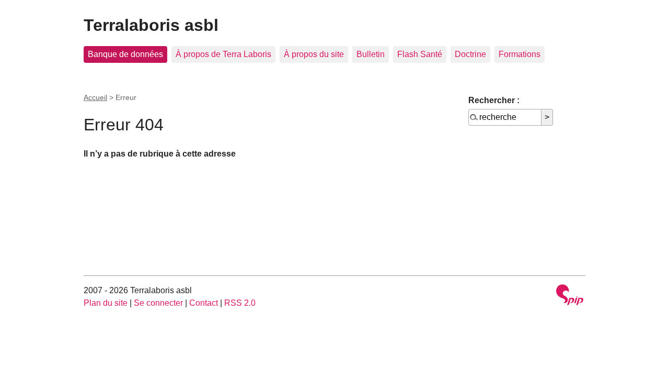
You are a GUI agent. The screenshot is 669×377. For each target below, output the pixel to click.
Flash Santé (419, 54)
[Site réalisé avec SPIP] (569, 296)
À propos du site (314, 54)
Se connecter (158, 302)
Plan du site (106, 302)
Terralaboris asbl (151, 25)
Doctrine (470, 54)
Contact (203, 302)
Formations (519, 54)
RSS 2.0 (240, 302)
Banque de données (125, 54)
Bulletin (370, 54)
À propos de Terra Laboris (223, 54)
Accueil (95, 97)
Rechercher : (494, 100)
